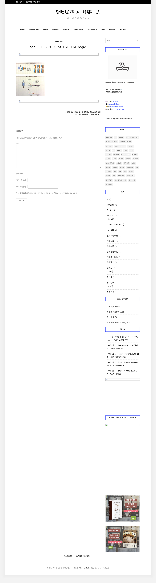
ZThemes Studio (84, 568)
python (123, 29)
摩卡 (125, 171)
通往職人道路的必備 (120, 180)
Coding (110, 210)
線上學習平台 (130, 176)
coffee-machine (132, 137)
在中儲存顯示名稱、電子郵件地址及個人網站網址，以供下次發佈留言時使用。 (48, 193)
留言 (18, 143)
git (114, 150)
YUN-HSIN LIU (119, 109)
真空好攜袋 (121, 176)
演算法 (108, 176)
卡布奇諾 (128, 159)
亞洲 (110, 271)
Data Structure (114, 224)
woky (108, 159)
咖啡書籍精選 (112, 251)
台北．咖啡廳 (92, 29)
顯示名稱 (19, 173)
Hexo (119, 150)
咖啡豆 (22, 29)
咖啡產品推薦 (78, 29)
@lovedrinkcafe (114, 104)
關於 (103, 29)
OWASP (108, 154)
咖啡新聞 (118, 163)
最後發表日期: (113, 322)
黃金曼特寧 (109, 184)
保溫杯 (115, 159)
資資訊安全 (109, 180)
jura (125, 150)
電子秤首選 (132, 180)
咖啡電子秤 (130, 167)
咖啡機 (133, 163)
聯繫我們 (112, 29)
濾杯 (114, 176)
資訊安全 (110, 292)
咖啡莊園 (115, 167)
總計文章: (111, 317)
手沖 (115, 171)
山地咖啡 (108, 171)
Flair (108, 150)
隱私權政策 (20, 2)
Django (111, 229)
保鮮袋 (121, 159)
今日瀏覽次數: (113, 306)
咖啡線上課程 (112, 257)
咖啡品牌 (66, 29)
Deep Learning (120, 146)
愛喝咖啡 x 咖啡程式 (116, 106)
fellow (130, 146)
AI (131, 29)
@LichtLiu (116, 101)
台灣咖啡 (55, 29)
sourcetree (125, 154)
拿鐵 (120, 171)
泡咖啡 (45, 29)
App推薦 (110, 204)
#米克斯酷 (109, 137)
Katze (132, 150)
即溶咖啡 (135, 159)
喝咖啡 (109, 277)
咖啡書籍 (126, 163)
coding (121, 137)
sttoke (134, 154)
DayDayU (109, 146)
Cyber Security (111, 141)
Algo (110, 219)
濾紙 (110, 286)
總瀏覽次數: (112, 311)
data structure (125, 141)
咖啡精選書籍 (34, 29)
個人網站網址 (21, 187)
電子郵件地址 (21, 180)
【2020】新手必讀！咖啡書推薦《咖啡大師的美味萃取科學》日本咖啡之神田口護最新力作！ (80, 113)
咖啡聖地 (110, 262)
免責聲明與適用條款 (33, 2)
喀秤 (137, 167)
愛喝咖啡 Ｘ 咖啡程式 (77, 12)
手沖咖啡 (110, 282)
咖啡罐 (108, 167)
